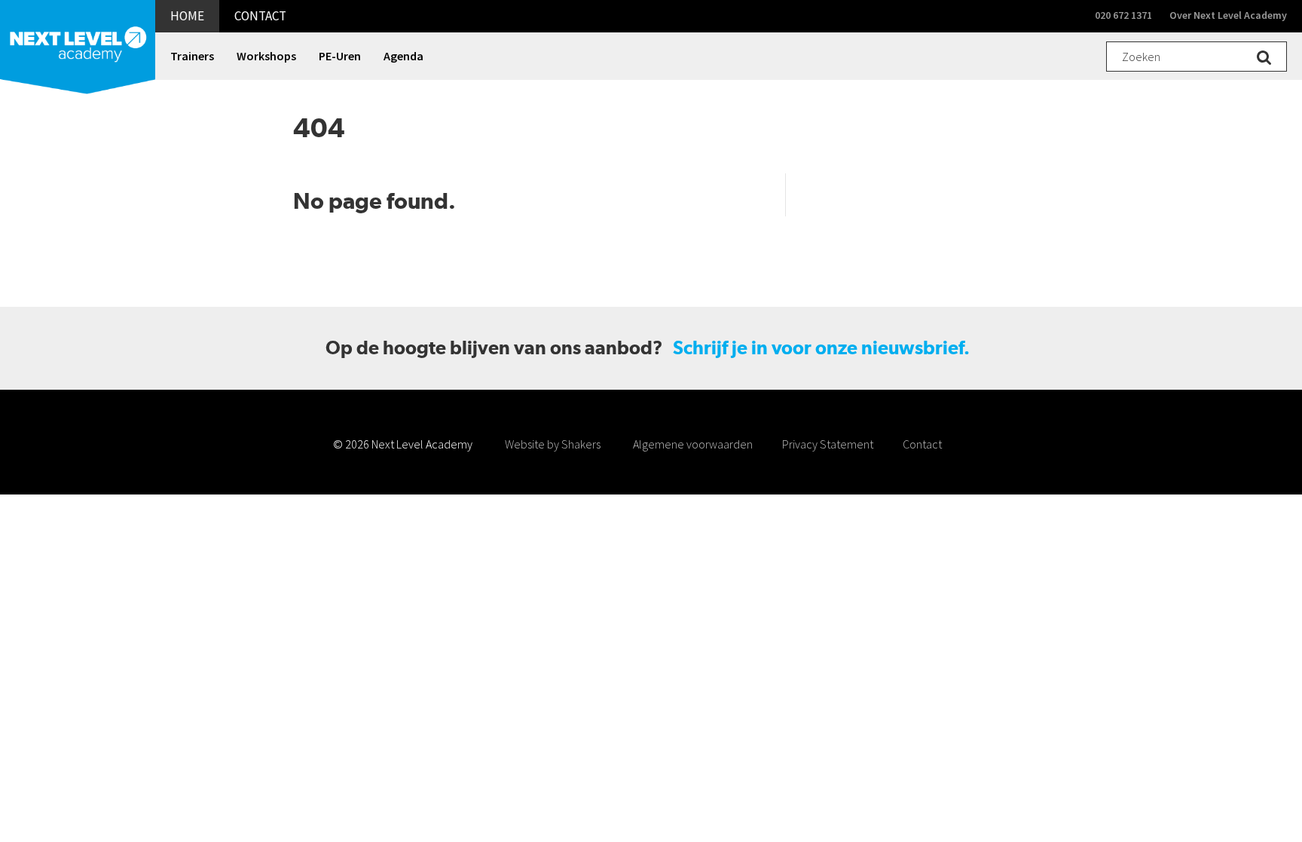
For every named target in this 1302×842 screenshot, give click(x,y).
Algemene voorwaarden (693, 444)
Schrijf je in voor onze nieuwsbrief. (821, 348)
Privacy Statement (827, 444)
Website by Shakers (553, 444)
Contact (922, 444)
